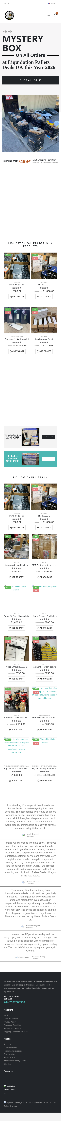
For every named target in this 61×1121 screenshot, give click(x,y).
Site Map (7, 1064)
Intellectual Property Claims (15, 1061)
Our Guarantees (10, 1048)
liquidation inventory (40, 988)
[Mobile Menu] (49, 14)
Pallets (17, 282)
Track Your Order (11, 1019)
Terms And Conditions (13, 1051)
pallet (18, 985)
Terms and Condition (12, 1025)
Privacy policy (9, 1054)
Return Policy (9, 1057)
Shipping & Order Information (16, 1032)
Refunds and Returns (12, 1028)
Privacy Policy (10, 1022)
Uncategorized (17, 336)
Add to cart (18, 297)
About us (7, 1044)
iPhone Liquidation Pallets (14, 766)
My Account (8, 1015)
